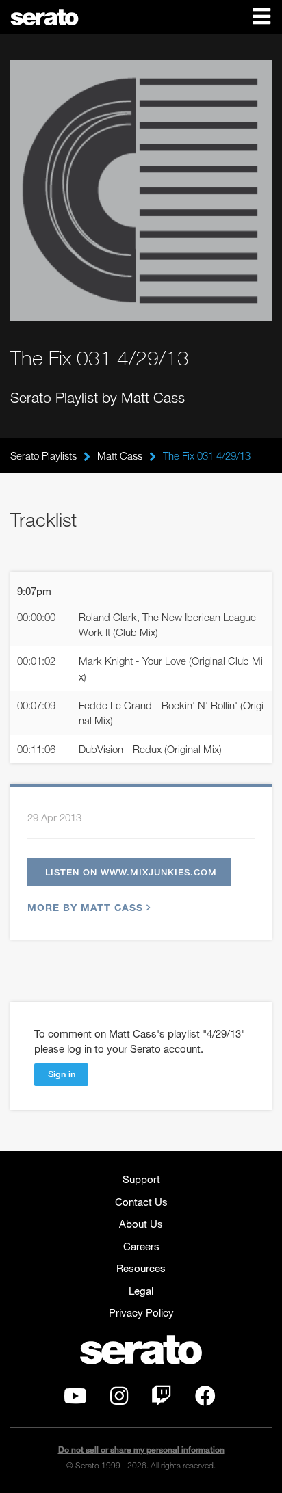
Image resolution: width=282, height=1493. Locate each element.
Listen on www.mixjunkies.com (131, 872)
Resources (141, 1268)
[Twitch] (161, 1399)
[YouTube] (75, 1399)
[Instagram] (119, 1399)
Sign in (61, 1073)
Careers (141, 1246)
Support (141, 1179)
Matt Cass (119, 455)
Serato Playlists (43, 455)
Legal (141, 1290)
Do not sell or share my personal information (141, 1449)
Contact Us (141, 1201)
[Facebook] (205, 1399)
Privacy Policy (141, 1312)
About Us (141, 1223)
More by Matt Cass (85, 907)
